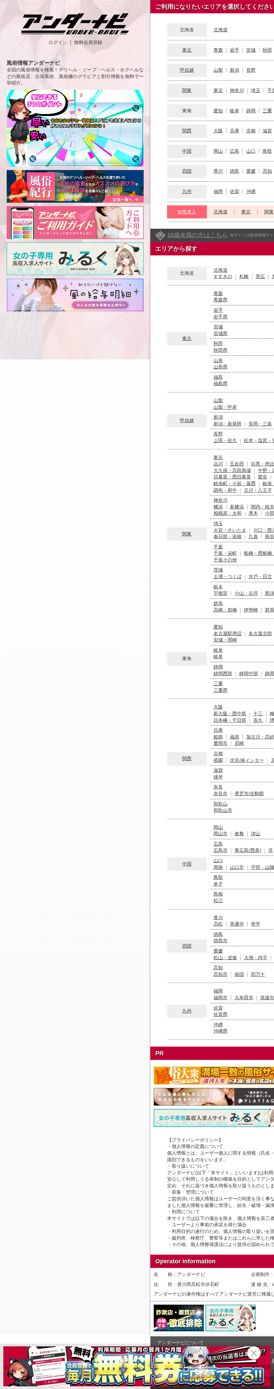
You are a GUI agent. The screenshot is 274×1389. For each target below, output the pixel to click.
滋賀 (267, 130)
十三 (258, 713)
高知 (267, 171)
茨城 (218, 569)
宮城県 (221, 333)
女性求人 (186, 211)
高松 (218, 924)
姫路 (218, 737)
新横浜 (237, 506)
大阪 (218, 130)
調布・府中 (225, 490)
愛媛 (251, 171)
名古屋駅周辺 (228, 633)
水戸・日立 (260, 576)
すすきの (223, 276)
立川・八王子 (258, 490)
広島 (234, 151)
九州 (186, 191)
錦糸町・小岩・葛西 (235, 483)
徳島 (234, 171)
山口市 (237, 867)
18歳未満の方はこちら (197, 235)
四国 (186, 171)
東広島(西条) (248, 850)
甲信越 (187, 70)
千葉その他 (225, 559)
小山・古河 (246, 593)
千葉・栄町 (225, 553)
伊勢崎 (251, 609)
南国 (239, 974)
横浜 (218, 506)
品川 (218, 463)
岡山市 (221, 833)
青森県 (221, 299)
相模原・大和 (228, 513)
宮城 (251, 50)
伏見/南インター (247, 760)
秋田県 (221, 350)
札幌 (244, 276)
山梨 (218, 70)
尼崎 (239, 743)
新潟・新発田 (228, 423)
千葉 (218, 546)
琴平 (255, 924)
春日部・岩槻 (228, 536)
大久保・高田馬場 (232, 470)
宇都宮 (221, 593)
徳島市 (221, 940)
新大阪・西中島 (230, 713)
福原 (234, 737)
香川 (218, 171)
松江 (218, 900)
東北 (186, 50)
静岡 (251, 110)
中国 (186, 151)
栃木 (218, 586)
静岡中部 (248, 673)
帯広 (260, 276)
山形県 (221, 366)
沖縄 (251, 191)
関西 (186, 130)
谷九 (258, 720)
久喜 (253, 536)
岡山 (218, 151)
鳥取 (267, 151)
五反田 (237, 463)
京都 (251, 130)
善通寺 (237, 924)
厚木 (253, 513)
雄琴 (218, 777)
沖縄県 (221, 1031)
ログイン (57, 42)
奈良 (218, 787)
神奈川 (237, 90)
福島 (218, 377)
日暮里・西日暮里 (232, 476)
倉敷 (239, 833)
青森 (218, 50)
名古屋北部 (260, 633)
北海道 (221, 29)
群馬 (218, 603)
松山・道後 (225, 957)
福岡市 (221, 997)
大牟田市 (244, 997)
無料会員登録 (88, 42)
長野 (251, 70)
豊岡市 (221, 743)
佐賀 (234, 191)
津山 (255, 833)
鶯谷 (262, 476)
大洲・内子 (255, 957)
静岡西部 (223, 673)
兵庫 (234, 130)
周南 (218, 867)
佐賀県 (221, 1014)
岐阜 (234, 110)
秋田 (267, 50)
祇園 (218, 760)
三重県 (221, 690)
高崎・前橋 (225, 609)
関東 (186, 90)
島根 (218, 894)
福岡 (218, 191)
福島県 (221, 383)
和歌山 (221, 804)
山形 (218, 360)
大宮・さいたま (230, 530)
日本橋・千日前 (230, 720)
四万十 (258, 974)
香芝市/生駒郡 (249, 793)
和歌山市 (223, 810)
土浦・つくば (228, 576)
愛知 (218, 110)
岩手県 (221, 316)
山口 (251, 151)
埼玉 (255, 90)
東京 (218, 90)
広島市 (221, 850)
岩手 (234, 50)
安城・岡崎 (225, 639)
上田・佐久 (225, 440)
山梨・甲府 (225, 407)
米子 (218, 884)
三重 (267, 110)
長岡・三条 (260, 423)
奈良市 (221, 793)
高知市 (221, 974)
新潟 (234, 70)
